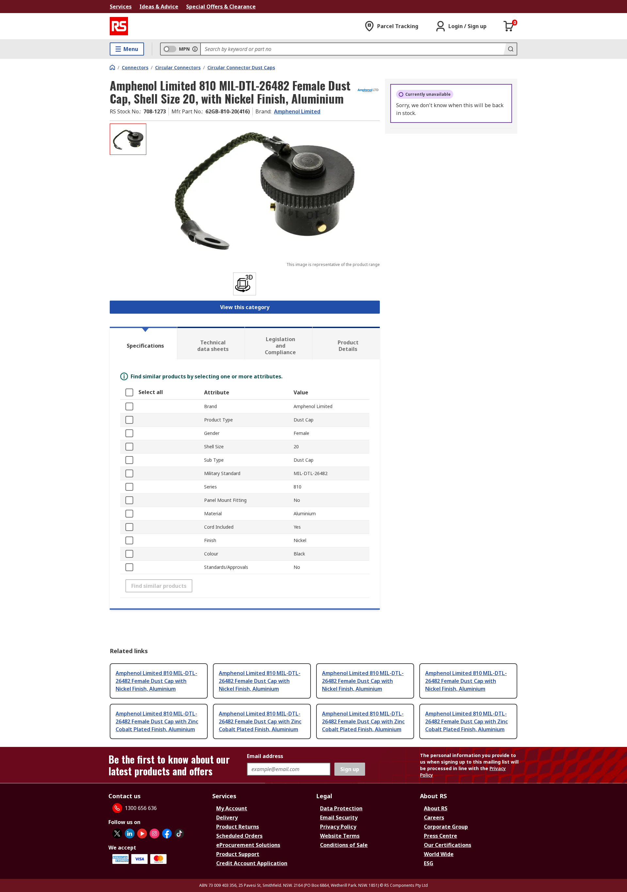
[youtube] (142, 833)
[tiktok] (179, 833)
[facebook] (167, 833)
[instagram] (154, 833)
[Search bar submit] (510, 49)
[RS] (119, 26)
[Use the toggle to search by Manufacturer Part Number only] (195, 49)
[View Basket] (508, 26)
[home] (112, 67)
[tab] (143, 343)
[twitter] (117, 833)
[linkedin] (130, 833)
